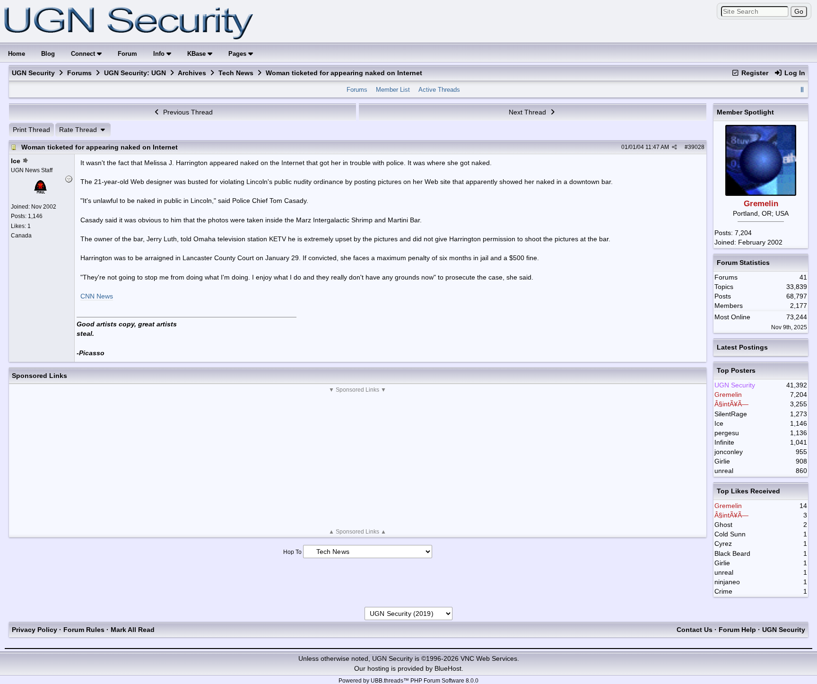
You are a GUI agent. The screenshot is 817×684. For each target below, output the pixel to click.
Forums (79, 73)
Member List (393, 89)
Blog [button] (48, 53)
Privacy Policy (34, 629)
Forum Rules (83, 629)
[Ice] (40, 192)
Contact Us (695, 629)
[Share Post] (674, 147)
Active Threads (439, 89)
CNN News (96, 296)
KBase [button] (197, 53)
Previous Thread (187, 112)
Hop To (292, 552)
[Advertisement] (357, 461)
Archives (192, 73)
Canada (21, 235)
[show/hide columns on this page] (802, 89)
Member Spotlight (745, 112)
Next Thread (528, 112)
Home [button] (16, 53)
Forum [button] (127, 53)
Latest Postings (742, 347)
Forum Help (737, 629)
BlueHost (448, 668)
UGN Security (33, 73)
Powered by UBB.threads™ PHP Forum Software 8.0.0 (408, 680)
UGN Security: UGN (135, 73)
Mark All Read (133, 629)
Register (753, 73)
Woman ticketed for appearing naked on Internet (99, 147)
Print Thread (31, 129)
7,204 (743, 233)
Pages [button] (238, 53)
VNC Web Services (489, 658)
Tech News (235, 73)
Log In (793, 73)
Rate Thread (79, 129)
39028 (696, 147)
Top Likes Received (748, 491)
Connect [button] (84, 53)
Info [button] (159, 53)
